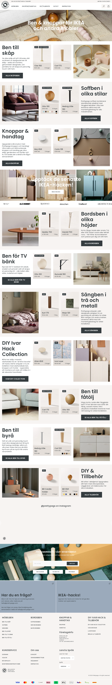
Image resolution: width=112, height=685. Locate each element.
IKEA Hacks (56, 192)
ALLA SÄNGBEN (91, 330)
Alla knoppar (12, 163)
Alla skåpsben (12, 75)
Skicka (72, 563)
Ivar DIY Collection (15, 379)
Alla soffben (91, 118)
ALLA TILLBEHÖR (92, 494)
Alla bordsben (92, 243)
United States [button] (65, 658)
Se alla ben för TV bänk (16, 281)
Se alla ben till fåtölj (95, 417)
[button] (28, 523)
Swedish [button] (63, 666)
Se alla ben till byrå (15, 458)
